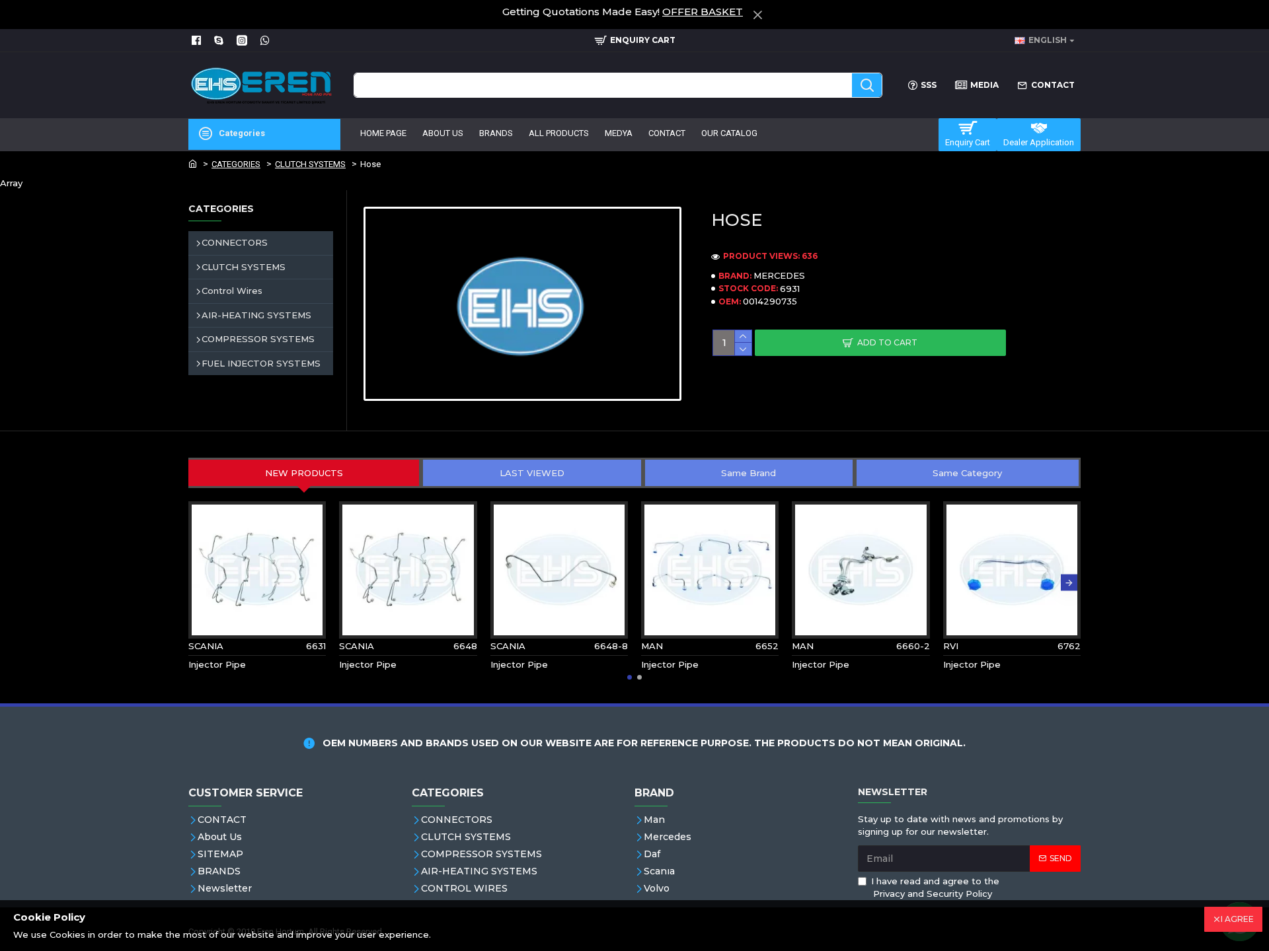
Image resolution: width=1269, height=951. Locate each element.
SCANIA (205, 646)
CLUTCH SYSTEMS (310, 164)
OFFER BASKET (702, 11)
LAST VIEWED (532, 473)
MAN (652, 646)
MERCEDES (779, 275)
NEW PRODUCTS (304, 473)
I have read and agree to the (935, 887)
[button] (200, 582)
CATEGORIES (236, 164)
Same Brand (748, 473)
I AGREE (1237, 919)
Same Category (967, 473)
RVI (950, 646)
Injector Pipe (217, 664)
